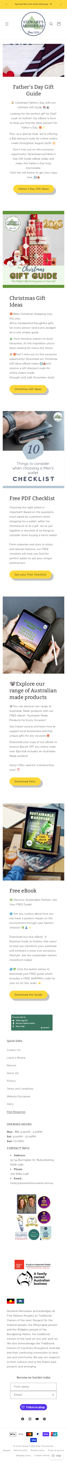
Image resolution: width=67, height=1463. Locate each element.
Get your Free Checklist (30, 574)
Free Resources (16, 1112)
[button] (7, 24)
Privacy (11, 1081)
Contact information (44, 1455)
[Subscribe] (52, 1395)
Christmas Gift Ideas (28, 389)
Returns (11, 1065)
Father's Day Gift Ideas (33, 188)
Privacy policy (38, 1450)
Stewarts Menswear (31, 1446)
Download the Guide (28, 994)
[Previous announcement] (6, 4)
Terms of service (56, 1450)
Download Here (25, 781)
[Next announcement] (60, 4)
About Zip (13, 1073)
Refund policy (20, 1450)
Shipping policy (23, 1455)
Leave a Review (16, 1057)
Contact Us (14, 1050)
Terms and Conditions (20, 1088)
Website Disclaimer (19, 1096)
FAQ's (10, 1104)
